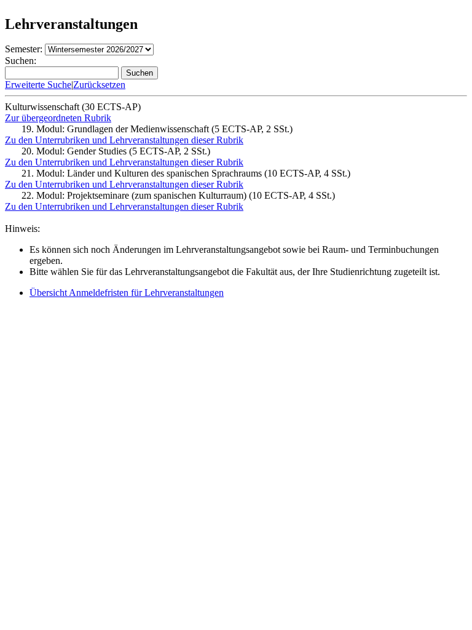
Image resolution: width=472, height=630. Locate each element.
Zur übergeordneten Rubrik (58, 118)
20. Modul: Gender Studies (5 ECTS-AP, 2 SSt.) (116, 151)
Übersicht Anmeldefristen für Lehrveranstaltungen (127, 292)
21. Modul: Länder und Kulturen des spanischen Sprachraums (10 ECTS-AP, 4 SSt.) (186, 173)
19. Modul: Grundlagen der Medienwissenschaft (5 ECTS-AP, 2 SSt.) (157, 129)
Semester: (23, 49)
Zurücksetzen (99, 84)
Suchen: (20, 60)
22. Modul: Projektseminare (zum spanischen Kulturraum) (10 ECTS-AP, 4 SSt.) (178, 195)
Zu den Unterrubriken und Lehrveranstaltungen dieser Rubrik (124, 140)
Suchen (139, 73)
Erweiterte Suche (38, 84)
